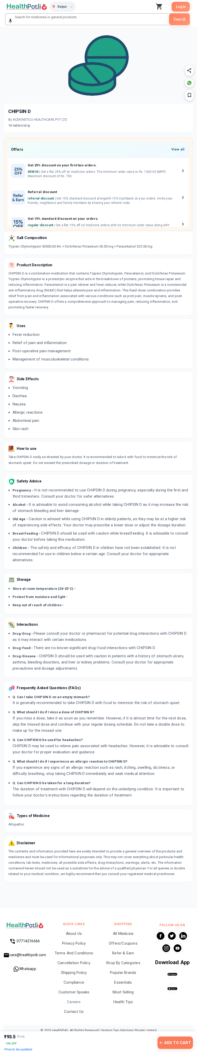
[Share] (189, 70)
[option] (98, 171)
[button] (10, 21)
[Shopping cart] (161, 7)
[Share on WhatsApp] (189, 83)
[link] (26, 7)
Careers (74, 1002)
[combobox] (91, 19)
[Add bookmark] (189, 95)
